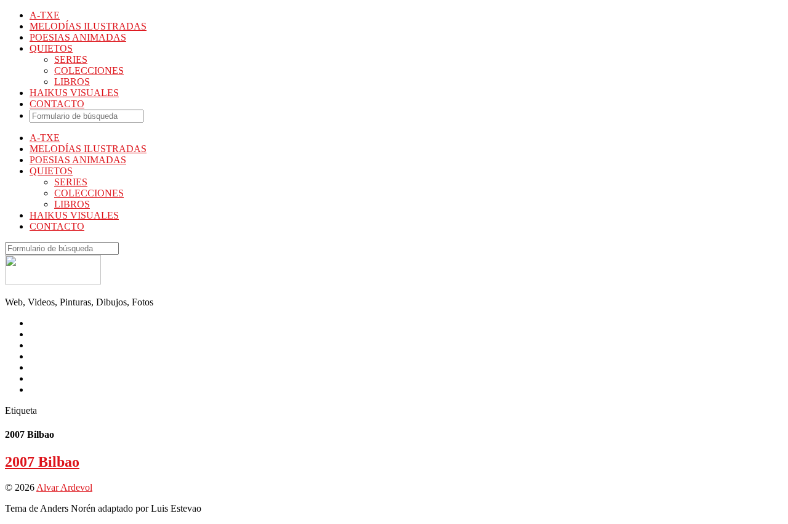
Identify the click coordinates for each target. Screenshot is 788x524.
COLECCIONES (89, 70)
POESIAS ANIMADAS (78, 37)
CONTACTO (57, 104)
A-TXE (45, 15)
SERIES (70, 59)
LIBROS (72, 81)
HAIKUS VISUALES (74, 92)
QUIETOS (51, 48)
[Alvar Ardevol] (53, 281)
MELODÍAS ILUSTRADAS (88, 26)
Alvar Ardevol (64, 487)
